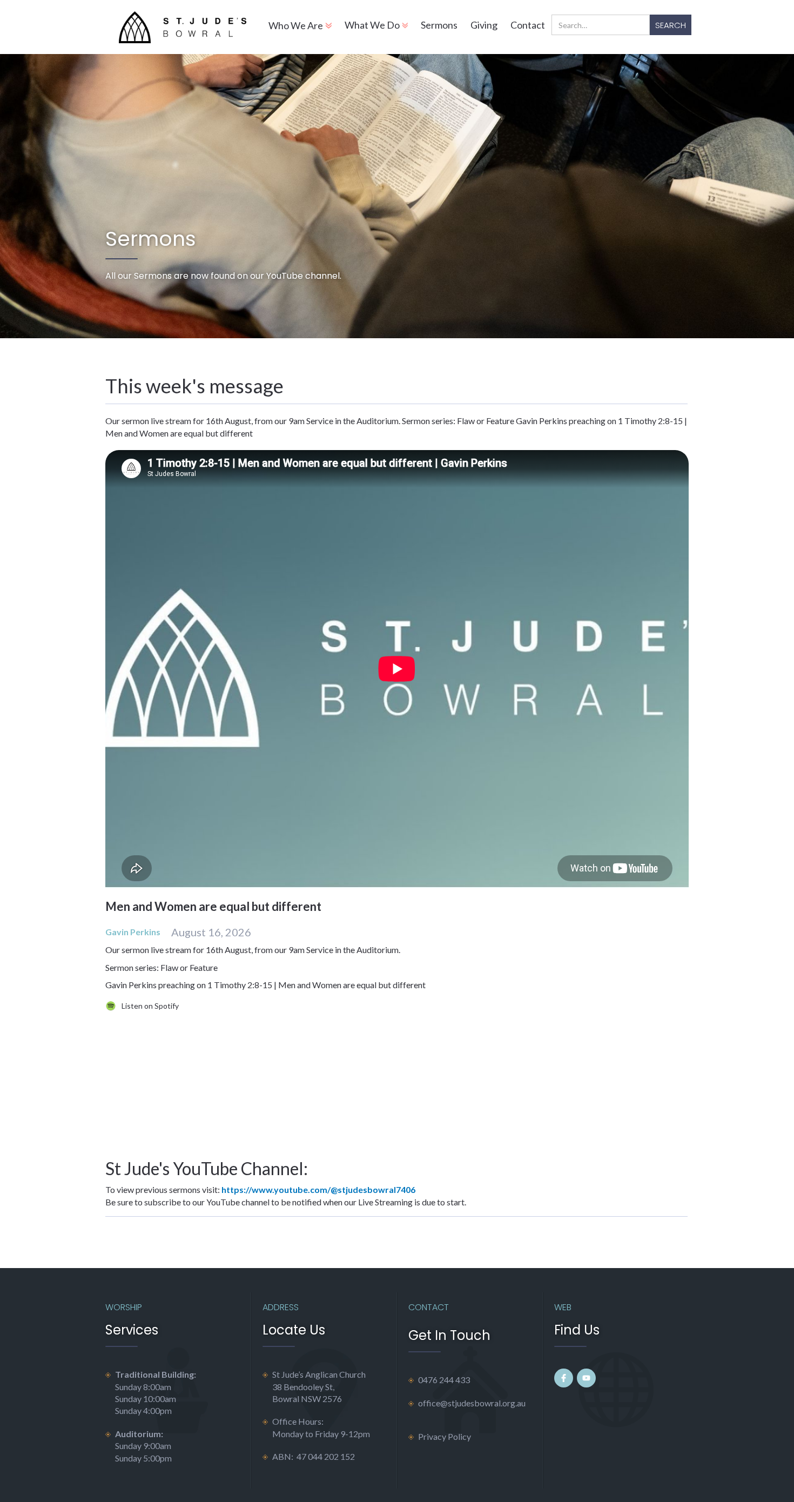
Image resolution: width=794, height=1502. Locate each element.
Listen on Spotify (150, 1005)
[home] (182, 27)
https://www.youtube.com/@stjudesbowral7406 (318, 1189)
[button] (300, 27)
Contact (527, 25)
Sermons (439, 25)
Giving (483, 25)
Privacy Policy (444, 1436)
